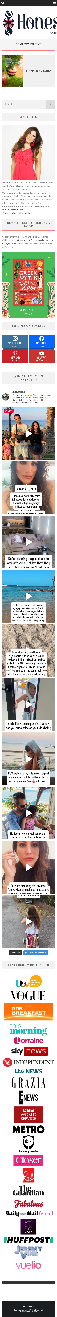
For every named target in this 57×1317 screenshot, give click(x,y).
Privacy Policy (28, 1306)
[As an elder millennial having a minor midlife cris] (28, 650)
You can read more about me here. (17, 213)
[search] (50, 104)
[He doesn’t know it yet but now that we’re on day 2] (28, 813)
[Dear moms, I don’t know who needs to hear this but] (28, 921)
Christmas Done (38, 71)
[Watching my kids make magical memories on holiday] (28, 758)
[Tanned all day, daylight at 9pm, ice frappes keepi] (28, 433)
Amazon (8, 247)
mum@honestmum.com (13, 209)
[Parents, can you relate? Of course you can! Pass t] (28, 704)
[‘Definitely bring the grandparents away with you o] (28, 542)
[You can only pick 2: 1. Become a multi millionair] (28, 487)
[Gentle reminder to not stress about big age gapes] (28, 596)
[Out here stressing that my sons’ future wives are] (28, 867)
